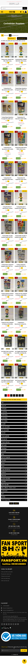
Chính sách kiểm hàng (5, 578)
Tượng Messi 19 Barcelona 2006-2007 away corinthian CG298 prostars (7, 89)
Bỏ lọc (16, 503)
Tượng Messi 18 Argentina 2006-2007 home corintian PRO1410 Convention (7, 178)
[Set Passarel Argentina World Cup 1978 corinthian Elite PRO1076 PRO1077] (21, 370)
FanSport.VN (15, 654)
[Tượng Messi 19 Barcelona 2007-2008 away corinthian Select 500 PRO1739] (21, 107)
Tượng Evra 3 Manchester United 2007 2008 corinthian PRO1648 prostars (21, 323)
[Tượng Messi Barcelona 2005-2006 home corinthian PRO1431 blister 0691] (21, 138)
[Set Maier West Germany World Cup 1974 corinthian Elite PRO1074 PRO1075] (7, 341)
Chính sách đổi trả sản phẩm (7, 571)
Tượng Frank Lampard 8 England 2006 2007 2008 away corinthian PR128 (7, 265)
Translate (17, 4)
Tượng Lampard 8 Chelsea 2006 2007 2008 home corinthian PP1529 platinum (21, 265)
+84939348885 (6, 605)
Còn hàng (5, 68)
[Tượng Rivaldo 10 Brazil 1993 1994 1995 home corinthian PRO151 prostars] (21, 49)
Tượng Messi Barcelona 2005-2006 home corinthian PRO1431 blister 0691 (21, 148)
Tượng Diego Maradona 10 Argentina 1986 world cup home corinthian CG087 (7, 118)
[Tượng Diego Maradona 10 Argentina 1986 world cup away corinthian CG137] (21, 78)
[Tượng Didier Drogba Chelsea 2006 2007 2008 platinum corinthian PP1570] (7, 226)
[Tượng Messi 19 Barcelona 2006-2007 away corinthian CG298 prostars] (7, 78)
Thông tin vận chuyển (5, 576)
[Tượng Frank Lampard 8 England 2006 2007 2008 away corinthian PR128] (7, 255)
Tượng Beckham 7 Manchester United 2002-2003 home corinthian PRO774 (7, 207)
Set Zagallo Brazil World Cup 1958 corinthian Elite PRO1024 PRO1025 (21, 352)
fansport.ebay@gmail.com (8, 610)
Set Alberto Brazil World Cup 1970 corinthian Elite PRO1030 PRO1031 (7, 381)
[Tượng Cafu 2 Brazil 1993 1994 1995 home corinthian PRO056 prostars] (7, 49)
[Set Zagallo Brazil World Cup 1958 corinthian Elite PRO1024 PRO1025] (21, 341)
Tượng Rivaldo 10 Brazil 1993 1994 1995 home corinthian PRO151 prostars (21, 60)
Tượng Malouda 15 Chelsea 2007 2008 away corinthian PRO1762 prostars (21, 207)
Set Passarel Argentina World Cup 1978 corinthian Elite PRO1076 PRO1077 (21, 381)
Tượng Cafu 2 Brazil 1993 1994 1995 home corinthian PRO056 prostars (7, 60)
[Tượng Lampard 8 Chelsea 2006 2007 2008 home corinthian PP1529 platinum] (21, 255)
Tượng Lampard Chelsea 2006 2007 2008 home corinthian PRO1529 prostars (7, 294)
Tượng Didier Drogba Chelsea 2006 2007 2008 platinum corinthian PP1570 (7, 236)
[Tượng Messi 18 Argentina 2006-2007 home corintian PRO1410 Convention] (7, 168)
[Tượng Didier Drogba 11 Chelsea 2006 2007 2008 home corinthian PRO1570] (21, 226)
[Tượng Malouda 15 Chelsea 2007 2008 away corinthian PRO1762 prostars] (21, 197)
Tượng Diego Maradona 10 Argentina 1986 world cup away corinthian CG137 (21, 89)
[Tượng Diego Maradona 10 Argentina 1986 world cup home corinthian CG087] (7, 107)
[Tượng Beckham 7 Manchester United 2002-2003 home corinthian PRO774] (7, 197)
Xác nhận (24, 650)
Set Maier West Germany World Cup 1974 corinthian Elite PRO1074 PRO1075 (7, 352)
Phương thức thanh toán (6, 574)
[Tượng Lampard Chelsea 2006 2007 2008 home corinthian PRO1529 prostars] (7, 284)
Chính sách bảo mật (5, 580)
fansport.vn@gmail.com (7, 608)
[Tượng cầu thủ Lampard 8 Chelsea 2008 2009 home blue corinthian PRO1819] (21, 284)
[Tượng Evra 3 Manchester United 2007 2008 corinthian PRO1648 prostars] (21, 313)
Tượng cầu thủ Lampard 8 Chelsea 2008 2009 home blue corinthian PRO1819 (21, 294)
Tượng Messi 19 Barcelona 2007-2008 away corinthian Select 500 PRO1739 (21, 118)
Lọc (11, 503)
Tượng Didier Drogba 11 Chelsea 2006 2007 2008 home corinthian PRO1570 (21, 236)
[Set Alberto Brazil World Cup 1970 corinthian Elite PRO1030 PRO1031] (7, 370)
